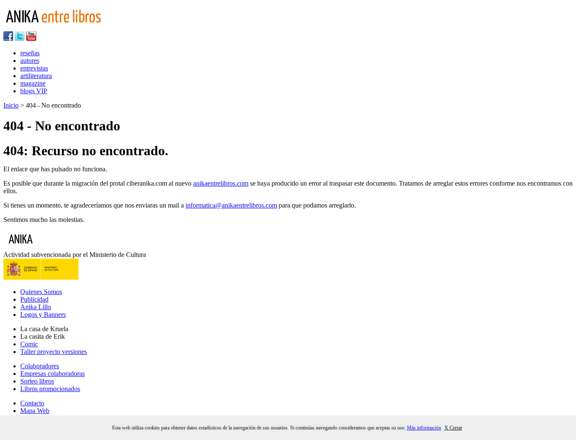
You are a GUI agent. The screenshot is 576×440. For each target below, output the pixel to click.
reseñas (30, 53)
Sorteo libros (37, 381)
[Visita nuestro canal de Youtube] (31, 38)
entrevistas (34, 68)
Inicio (11, 105)
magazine (33, 83)
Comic (29, 344)
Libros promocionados (50, 388)
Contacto (32, 403)
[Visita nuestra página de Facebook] (8, 38)
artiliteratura (36, 75)
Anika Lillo (35, 306)
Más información (424, 428)
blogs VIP (33, 90)
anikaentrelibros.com (220, 183)
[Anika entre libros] (46, 247)
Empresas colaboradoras (52, 373)
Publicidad (34, 299)
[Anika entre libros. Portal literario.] (58, 27)
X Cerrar (453, 428)
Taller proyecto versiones (53, 351)
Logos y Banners (43, 314)
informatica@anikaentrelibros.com (231, 205)
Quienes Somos (41, 291)
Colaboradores (39, 366)
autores (29, 60)
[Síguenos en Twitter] (19, 38)
